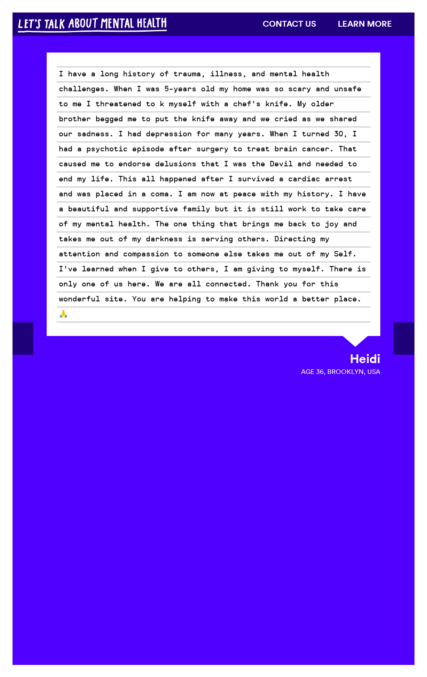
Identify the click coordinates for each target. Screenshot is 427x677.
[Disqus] (213, 519)
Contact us (289, 23)
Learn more (365, 23)
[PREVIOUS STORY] (23, 338)
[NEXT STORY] (404, 338)
